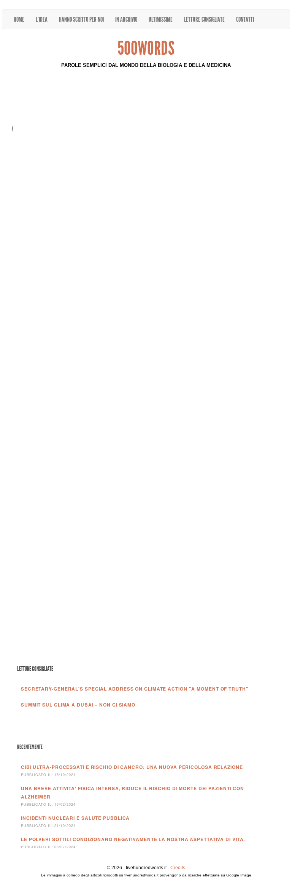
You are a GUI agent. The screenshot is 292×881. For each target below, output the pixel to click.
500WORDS (146, 48)
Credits (177, 867)
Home (19, 19)
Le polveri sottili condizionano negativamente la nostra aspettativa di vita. (133, 839)
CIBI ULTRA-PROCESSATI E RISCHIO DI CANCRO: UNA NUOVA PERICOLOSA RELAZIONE (132, 767)
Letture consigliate (204, 19)
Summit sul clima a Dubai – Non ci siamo (78, 704)
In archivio (126, 19)
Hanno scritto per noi (81, 19)
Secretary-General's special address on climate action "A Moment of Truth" (135, 688)
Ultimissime (161, 19)
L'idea (42, 19)
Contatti (245, 19)
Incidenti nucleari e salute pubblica (75, 817)
